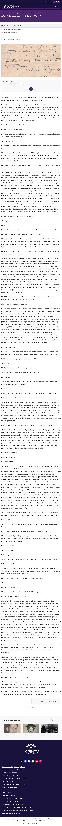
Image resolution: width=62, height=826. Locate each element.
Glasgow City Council (10, 776)
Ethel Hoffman (7, 793)
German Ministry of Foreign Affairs (14, 778)
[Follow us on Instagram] (50, 1)
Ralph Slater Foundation (10, 801)
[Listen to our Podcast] (42, 1)
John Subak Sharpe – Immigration (9, 32)
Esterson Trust (7, 781)
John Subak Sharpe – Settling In (8, 36)
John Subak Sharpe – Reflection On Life (10, 39)
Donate (57, 1)
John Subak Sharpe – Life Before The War (11, 26)
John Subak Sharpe (14, 13)
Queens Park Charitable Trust (12, 804)
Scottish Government (9, 773)
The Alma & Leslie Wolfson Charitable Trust (17, 810)
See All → (54, 720)
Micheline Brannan (9, 795)
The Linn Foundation (9, 787)
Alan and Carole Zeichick (11, 813)
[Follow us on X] (48, 1)
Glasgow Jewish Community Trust (14, 798)
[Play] (31, 89)
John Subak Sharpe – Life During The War (11, 29)
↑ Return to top (31, 707)
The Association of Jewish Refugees (14, 784)
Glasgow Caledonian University (13, 770)
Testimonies (4, 13)
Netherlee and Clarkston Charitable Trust (17, 807)
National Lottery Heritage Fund (13, 767)
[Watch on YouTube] (45, 1)
